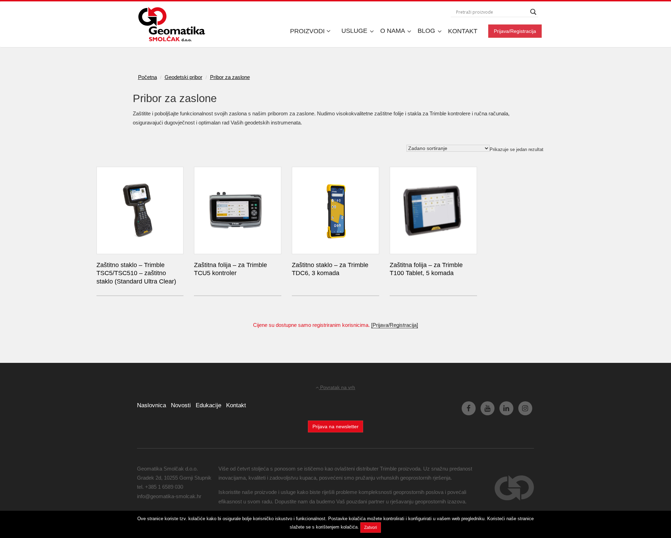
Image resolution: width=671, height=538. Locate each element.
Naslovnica (151, 405)
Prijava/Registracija (515, 31)
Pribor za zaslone (230, 77)
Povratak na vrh (337, 387)
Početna (147, 77)
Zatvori (370, 527)
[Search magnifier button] (533, 12)
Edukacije (208, 405)
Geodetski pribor (183, 77)
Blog (427, 30)
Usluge (355, 30)
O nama (393, 30)
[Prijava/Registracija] (394, 325)
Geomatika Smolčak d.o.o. (171, 24)
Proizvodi (308, 31)
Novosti (181, 405)
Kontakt (462, 31)
